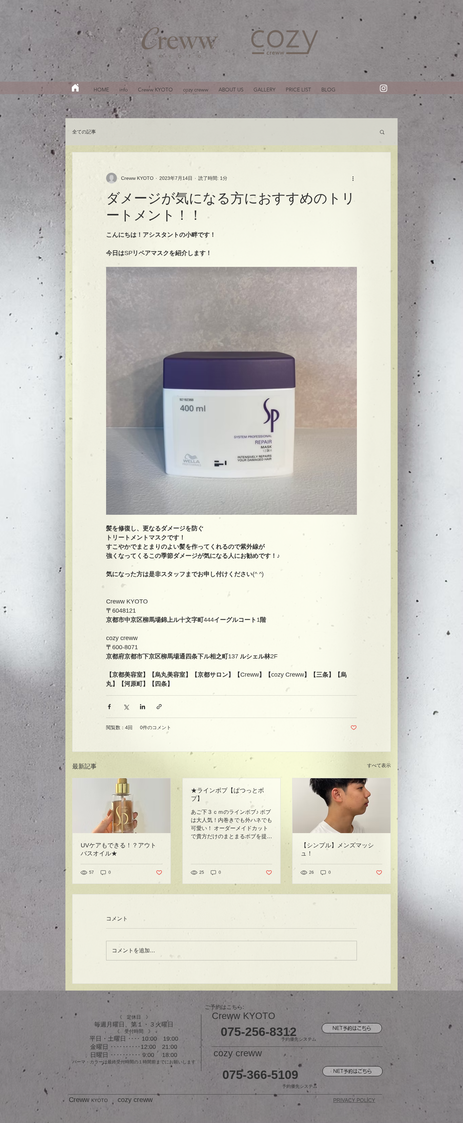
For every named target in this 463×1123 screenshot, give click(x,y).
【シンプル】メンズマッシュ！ (337, 849)
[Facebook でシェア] (109, 706)
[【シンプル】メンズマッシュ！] (341, 805)
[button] (382, 131)
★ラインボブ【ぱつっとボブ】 (227, 794)
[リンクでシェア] (159, 706)
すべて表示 (379, 765)
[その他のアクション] (353, 178)
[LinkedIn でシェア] (142, 706)
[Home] (75, 87)
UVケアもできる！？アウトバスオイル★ (118, 849)
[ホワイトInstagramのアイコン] (383, 88)
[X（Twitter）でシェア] (126, 706)
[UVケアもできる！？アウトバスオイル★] (121, 805)
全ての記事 (84, 131)
